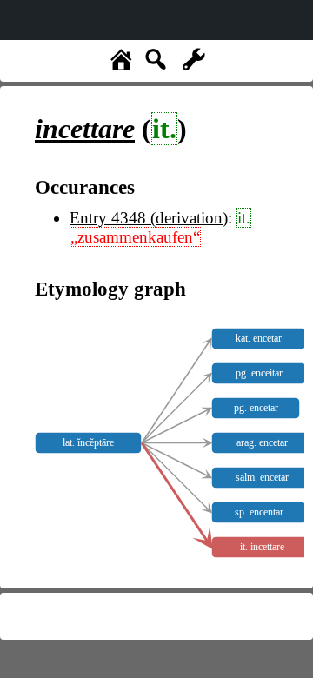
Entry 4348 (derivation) (149, 218)
